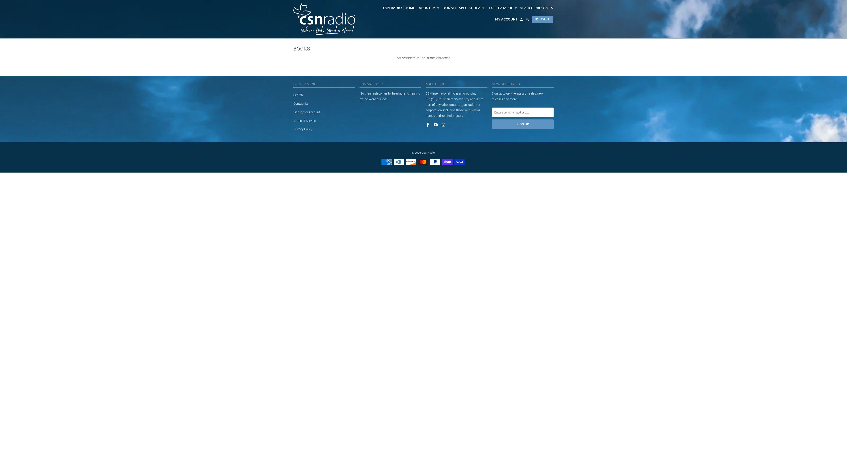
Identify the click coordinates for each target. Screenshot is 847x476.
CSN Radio (428, 152)
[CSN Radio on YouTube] (436, 125)
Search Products (536, 8)
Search (298, 95)
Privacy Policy (302, 129)
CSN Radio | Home (399, 8)
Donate (450, 8)
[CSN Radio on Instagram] (444, 125)
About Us (429, 7)
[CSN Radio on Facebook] (428, 125)
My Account (506, 19)
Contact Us (301, 103)
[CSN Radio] (324, 19)
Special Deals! (472, 8)
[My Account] (522, 20)
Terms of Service (304, 121)
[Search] (528, 20)
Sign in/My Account (306, 112)
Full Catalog (503, 7)
